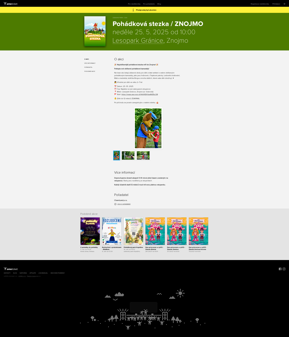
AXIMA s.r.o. (22, 276)
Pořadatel (88, 67)
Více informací (89, 63)
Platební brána (31, 276)
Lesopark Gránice (138, 40)
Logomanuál (43, 273)
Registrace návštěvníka (260, 4)
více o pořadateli (124, 204)
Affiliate (33, 273)
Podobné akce (89, 71)
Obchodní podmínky (57, 273)
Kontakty (7, 273)
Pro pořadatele (149, 4)
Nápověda (23, 273)
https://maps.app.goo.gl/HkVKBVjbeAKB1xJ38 (139, 94)
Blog (159, 4)
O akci (86, 59)
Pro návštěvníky (134, 4)
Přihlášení (276, 4)
